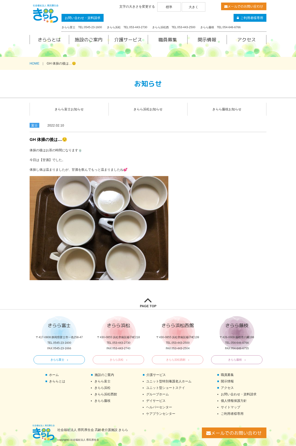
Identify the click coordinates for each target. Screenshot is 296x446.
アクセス (246, 39)
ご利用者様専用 (251, 18)
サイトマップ (230, 407)
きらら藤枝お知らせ (226, 109)
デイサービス (156, 401)
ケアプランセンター (160, 413)
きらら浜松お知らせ (148, 109)
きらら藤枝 (235, 359)
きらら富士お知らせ (69, 109)
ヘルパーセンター (159, 407)
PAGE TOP (148, 306)
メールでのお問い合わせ (245, 6)
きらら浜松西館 (175, 359)
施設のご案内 (88, 39)
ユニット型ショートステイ (165, 388)
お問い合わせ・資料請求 (82, 18)
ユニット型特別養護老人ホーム (168, 381)
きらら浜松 (116, 359)
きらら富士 (57, 359)
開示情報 (207, 39)
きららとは (49, 39)
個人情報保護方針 (234, 401)
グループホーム (157, 394)
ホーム (54, 375)
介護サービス (128, 39)
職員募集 (167, 39)
